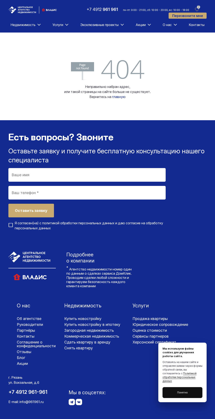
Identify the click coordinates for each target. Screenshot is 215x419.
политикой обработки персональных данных (78, 223)
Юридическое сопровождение (160, 324)
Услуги (57, 25)
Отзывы (24, 352)
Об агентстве (29, 318)
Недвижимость (22, 25)
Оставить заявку (31, 210)
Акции (141, 25)
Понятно (182, 392)
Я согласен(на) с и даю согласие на (89, 225)
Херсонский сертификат (154, 342)
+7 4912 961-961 (27, 392)
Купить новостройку (82, 318)
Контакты (197, 25)
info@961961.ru (32, 402)
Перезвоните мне (187, 16)
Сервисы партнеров (150, 336)
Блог (21, 357)
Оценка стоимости (149, 330)
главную (119, 97)
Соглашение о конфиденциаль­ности (36, 344)
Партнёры (26, 330)
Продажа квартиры (150, 318)
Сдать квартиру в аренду (87, 342)
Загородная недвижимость (89, 330)
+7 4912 (102, 9)
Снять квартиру (78, 348)
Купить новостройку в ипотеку (92, 324)
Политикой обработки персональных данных (180, 377)
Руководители (30, 324)
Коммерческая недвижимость (91, 336)
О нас (167, 25)
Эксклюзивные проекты (99, 25)
